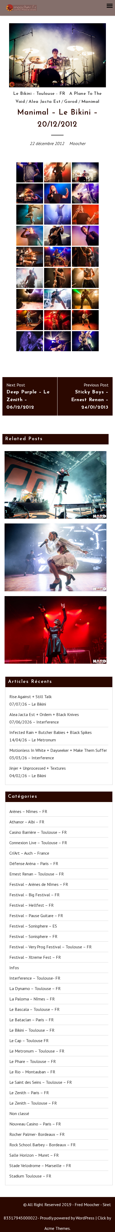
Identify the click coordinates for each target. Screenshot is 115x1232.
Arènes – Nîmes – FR (28, 811)
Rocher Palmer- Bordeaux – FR (37, 1134)
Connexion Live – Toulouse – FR (38, 842)
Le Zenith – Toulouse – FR (33, 1103)
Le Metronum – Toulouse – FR (36, 1051)
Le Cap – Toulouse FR (29, 1040)
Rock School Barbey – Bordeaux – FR (42, 1144)
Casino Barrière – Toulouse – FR (38, 832)
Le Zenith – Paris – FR (29, 1092)
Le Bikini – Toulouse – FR (32, 1030)
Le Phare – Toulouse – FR (32, 1061)
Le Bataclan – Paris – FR (31, 1019)
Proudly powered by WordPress (67, 1218)
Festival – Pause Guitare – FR (36, 915)
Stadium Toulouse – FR (30, 1176)
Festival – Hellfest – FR (31, 905)
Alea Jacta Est (44, 102)
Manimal (90, 102)
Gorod (70, 102)
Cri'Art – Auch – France (29, 853)
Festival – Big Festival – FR (34, 894)
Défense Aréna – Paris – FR (33, 863)
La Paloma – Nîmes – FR (32, 999)
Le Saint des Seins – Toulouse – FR (40, 1082)
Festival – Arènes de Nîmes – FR (38, 884)
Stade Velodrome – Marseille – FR (40, 1165)
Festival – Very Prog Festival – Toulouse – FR (50, 946)
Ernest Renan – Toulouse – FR (36, 874)
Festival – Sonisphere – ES (33, 926)
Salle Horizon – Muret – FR (34, 1155)
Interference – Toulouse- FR (34, 978)
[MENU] (110, 6)
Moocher (77, 143)
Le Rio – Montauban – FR (32, 1071)
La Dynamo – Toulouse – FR (35, 988)
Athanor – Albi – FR (26, 821)
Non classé (19, 1113)
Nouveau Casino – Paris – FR (35, 1124)
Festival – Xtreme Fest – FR (35, 957)
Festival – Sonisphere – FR (33, 936)
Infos (14, 967)
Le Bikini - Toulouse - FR (39, 94)
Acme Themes (57, 1228)
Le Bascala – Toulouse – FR (34, 1009)
